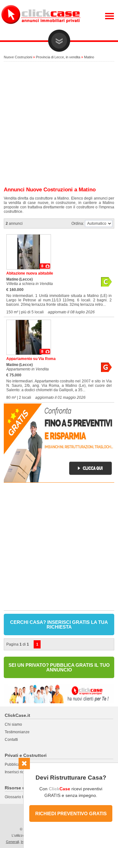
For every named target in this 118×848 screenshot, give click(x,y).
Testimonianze (17, 732)
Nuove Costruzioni (18, 57)
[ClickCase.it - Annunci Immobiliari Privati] (41, 28)
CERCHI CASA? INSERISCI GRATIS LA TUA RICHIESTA (59, 624)
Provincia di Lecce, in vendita (58, 57)
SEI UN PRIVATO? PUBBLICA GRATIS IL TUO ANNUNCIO (59, 667)
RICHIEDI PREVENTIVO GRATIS (71, 813)
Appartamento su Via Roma (31, 359)
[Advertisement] (59, 124)
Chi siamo (13, 724)
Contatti (11, 739)
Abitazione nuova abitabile (29, 273)
